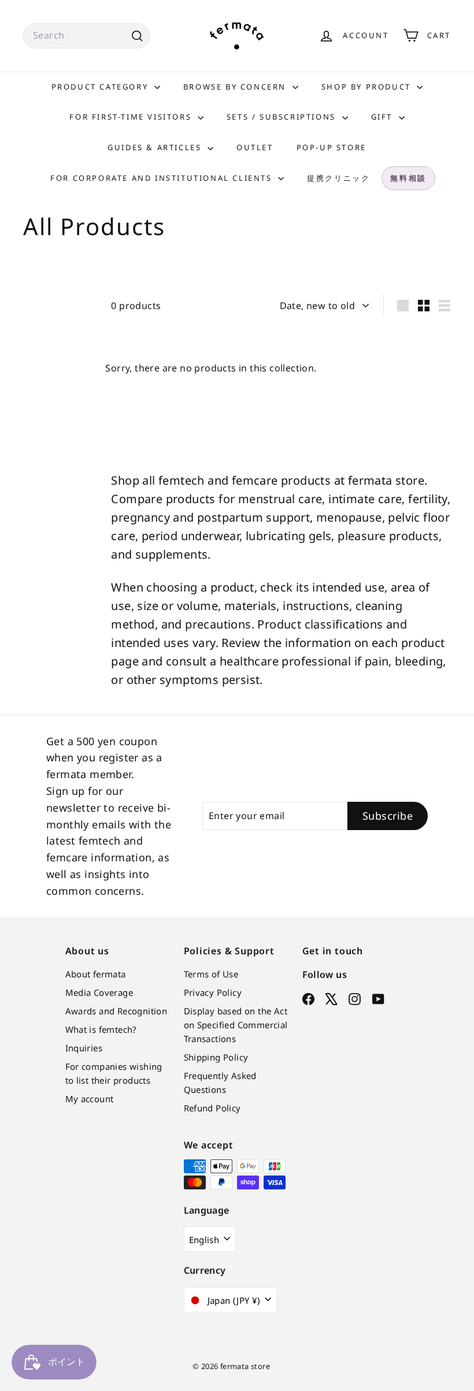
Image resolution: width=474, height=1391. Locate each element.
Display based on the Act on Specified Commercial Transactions (236, 1024)
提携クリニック (338, 178)
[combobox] (86, 36)
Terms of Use (211, 974)
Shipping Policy (216, 1057)
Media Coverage (99, 992)
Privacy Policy (213, 992)
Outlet (254, 147)
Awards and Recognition (116, 1011)
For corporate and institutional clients (162, 178)
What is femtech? (101, 1029)
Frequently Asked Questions (220, 1082)
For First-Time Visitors (131, 116)
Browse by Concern (236, 86)
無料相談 (408, 178)
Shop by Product (367, 86)
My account (89, 1098)
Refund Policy (212, 1108)
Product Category (101, 86)
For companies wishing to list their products (113, 1073)
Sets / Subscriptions (283, 116)
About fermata (95, 974)
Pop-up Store (331, 147)
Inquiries (84, 1048)
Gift (383, 116)
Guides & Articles (156, 147)
